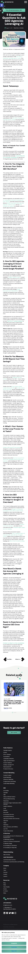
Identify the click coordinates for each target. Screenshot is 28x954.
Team (4, 870)
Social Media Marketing (8, 783)
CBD (4, 794)
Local (4, 808)
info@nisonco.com (7, 905)
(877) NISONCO (7, 903)
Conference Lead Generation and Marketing (13, 861)
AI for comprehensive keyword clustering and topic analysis (14, 200)
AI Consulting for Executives (10, 845)
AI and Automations (14, 10)
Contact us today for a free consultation (13, 643)
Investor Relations (7, 762)
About (4, 868)
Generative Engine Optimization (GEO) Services (12, 803)
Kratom (5, 752)
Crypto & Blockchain (8, 831)
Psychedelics (6, 756)
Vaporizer (5, 820)
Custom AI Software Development (11, 841)
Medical (5, 810)
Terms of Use (11, 926)
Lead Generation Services (9, 859)
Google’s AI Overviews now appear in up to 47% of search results (13, 510)
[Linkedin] (4, 913)
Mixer (4, 893)
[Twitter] (10, 913)
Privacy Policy (5, 926)
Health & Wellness (7, 806)
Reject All (14, 951)
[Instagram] (15, 913)
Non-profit (5, 812)
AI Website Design (7, 843)
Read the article (8, 708)
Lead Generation (8, 857)
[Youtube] (13, 913)
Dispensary (6, 801)
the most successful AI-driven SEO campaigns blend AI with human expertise (13, 459)
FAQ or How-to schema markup (17, 541)
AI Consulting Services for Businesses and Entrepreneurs (13, 836)
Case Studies (6, 887)
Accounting (6, 790)
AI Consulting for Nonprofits (10, 847)
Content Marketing (8, 772)
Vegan (4, 822)
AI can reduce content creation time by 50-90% (12, 387)
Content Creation (7, 775)
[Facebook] (7, 913)
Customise (14, 947)
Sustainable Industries (8, 758)
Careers (5, 876)
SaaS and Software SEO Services (11, 818)
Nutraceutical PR (7, 767)
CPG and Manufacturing (9, 798)
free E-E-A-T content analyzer (15, 321)
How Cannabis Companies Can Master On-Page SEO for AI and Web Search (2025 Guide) (14, 703)
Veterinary (5, 824)
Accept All (14, 943)
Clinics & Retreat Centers (9, 796)
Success (5, 872)
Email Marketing (7, 777)
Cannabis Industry (7, 750)
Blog (4, 883)
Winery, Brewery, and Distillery (10, 826)
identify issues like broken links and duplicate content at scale (13, 203)
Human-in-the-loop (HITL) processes (11, 447)
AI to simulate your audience (12, 205)
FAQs (4, 885)
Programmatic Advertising (9, 781)
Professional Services (8, 814)
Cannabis (5, 792)
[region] (14, 942)
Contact (5, 874)
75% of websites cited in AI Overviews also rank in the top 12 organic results (14, 535)
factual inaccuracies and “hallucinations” (11, 290)
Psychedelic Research (8, 816)
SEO (21, 10)
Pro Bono (5, 891)
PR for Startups (7, 754)
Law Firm (5, 829)
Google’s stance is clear (14, 277)
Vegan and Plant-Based (8, 760)
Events (5, 889)
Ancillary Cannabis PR (8, 764)
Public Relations (8, 748)
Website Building (8, 852)
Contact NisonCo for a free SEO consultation (14, 156)
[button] (2, 5)
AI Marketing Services (8, 839)
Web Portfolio (6, 854)
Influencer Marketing (8, 779)
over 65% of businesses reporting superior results (13, 118)
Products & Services (8, 769)
